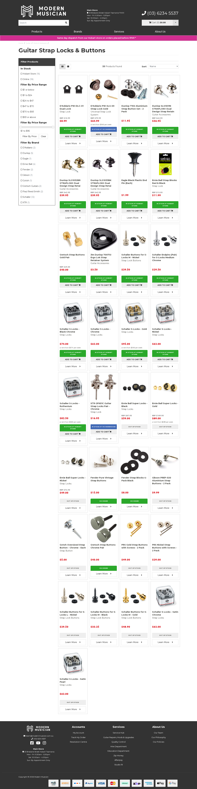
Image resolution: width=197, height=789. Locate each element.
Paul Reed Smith (33, 191)
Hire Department (118, 746)
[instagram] (44, 743)
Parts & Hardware (40, 43)
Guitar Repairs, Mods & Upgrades (118, 737)
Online (28, 79)
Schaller (28, 197)
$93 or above (29, 117)
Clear (43, 136)
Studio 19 (118, 764)
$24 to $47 (28, 100)
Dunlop (28, 153)
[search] (66, 23)
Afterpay (119, 760)
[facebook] (32, 743)
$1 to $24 (27, 95)
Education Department (118, 751)
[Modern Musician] (43, 11)
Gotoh (27, 180)
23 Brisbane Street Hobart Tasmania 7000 (106, 13)
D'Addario (29, 147)
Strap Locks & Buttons (58, 43)
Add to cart (72, 136)
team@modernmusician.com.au (39, 736)
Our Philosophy (158, 737)
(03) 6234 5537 (162, 13)
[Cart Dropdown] (176, 23)
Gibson (27, 175)
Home (20, 43)
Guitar (28, 43)
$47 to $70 (28, 106)
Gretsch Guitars (32, 186)
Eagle (27, 158)
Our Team (158, 733)
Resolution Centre (78, 742)
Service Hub (118, 733)
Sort (144, 66)
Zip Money (118, 755)
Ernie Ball (29, 164)
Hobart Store (31, 73)
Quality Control (118, 742)
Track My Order (78, 737)
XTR (26, 202)
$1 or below (28, 89)
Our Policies (158, 742)
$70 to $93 (28, 111)
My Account (78, 733)
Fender (28, 169)
